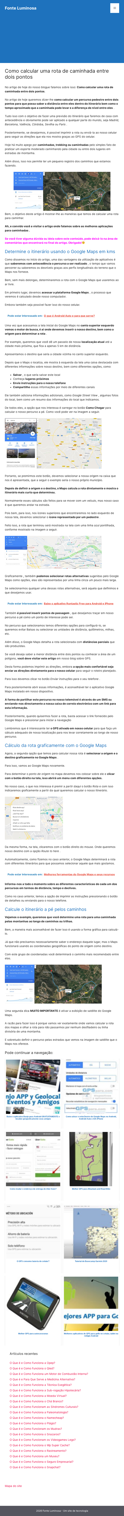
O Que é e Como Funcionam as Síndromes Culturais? (44, 1406)
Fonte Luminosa (20, 8)
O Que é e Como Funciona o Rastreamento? (38, 1450)
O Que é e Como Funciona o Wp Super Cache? (40, 1445)
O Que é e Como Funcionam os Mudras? (36, 1428)
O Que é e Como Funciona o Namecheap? (37, 1417)
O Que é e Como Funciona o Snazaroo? (35, 1434)
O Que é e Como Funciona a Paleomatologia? (39, 1412)
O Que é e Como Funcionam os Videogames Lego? (43, 1439)
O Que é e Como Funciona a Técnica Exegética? (41, 1384)
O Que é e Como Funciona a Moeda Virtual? (38, 1395)
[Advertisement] (62, 40)
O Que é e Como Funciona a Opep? (32, 1363)
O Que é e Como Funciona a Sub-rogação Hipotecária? (45, 1390)
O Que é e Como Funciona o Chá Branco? (36, 1401)
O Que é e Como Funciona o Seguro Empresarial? (41, 1461)
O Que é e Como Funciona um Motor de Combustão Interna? (49, 1373)
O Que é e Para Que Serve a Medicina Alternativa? (42, 1379)
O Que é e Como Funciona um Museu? (34, 1456)
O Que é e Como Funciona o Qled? (32, 1368)
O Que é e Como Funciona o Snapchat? (35, 1467)
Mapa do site (13, 1486)
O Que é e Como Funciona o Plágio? (33, 1423)
